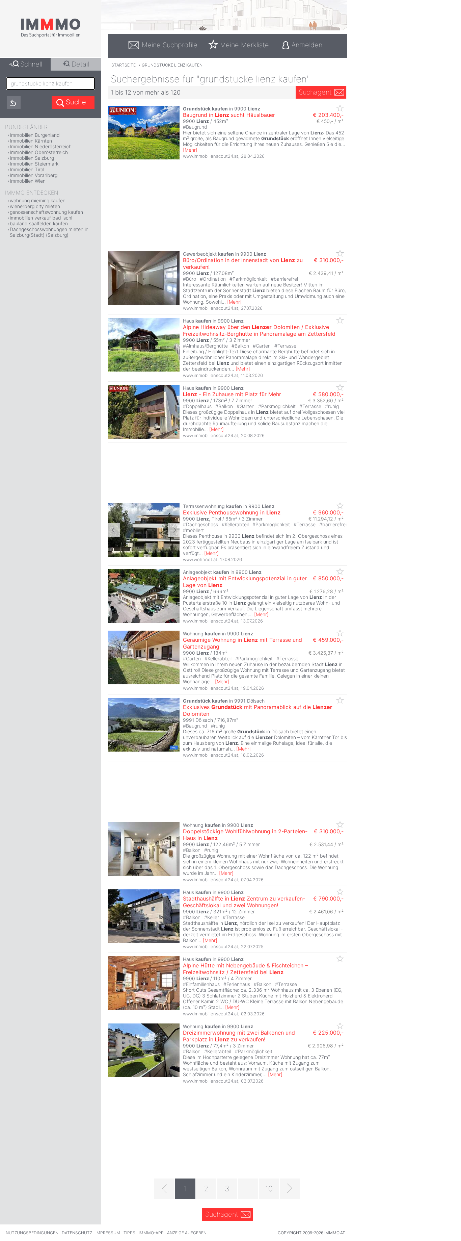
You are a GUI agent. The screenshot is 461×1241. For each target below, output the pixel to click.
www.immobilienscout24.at (210, 156)
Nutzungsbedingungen (32, 1232)
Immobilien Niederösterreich (41, 146)
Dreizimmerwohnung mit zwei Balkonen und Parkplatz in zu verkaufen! (239, 1036)
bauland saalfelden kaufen (39, 223)
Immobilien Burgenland (35, 135)
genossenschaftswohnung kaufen (46, 212)
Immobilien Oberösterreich (39, 152)
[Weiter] (290, 1189)
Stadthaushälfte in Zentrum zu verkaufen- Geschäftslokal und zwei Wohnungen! (244, 902)
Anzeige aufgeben (187, 1232)
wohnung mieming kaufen (37, 200)
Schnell (31, 64)
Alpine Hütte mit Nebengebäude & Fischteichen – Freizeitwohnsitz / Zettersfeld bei (245, 969)
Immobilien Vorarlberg (33, 175)
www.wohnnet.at (200, 559)
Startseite (123, 65)
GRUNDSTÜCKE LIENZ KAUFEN (172, 65)
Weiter (174, 530)
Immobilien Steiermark (34, 164)
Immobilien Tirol (27, 169)
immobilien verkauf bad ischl (41, 218)
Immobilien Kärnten (31, 141)
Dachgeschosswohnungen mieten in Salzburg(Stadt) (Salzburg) (49, 232)
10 (269, 1188)
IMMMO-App (151, 1232)
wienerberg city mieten (35, 206)
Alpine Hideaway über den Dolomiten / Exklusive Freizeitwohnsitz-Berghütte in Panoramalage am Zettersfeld (259, 330)
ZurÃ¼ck (114, 530)
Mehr (190, 150)
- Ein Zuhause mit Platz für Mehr (232, 394)
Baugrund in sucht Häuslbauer (229, 114)
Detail (80, 64)
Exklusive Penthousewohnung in (231, 512)
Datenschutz (77, 1232)
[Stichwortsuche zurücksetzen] (14, 102)
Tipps (129, 1232)
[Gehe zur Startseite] (51, 36)
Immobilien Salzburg (32, 158)
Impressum (108, 1232)
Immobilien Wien (28, 181)
